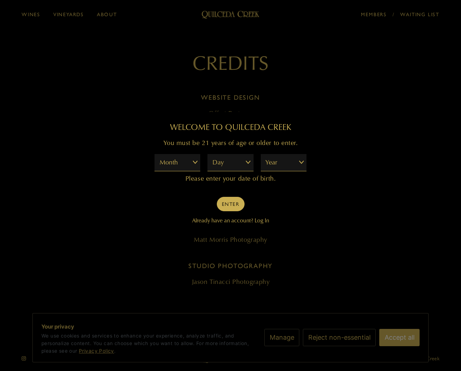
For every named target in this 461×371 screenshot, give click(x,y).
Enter (230, 203)
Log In (262, 220)
